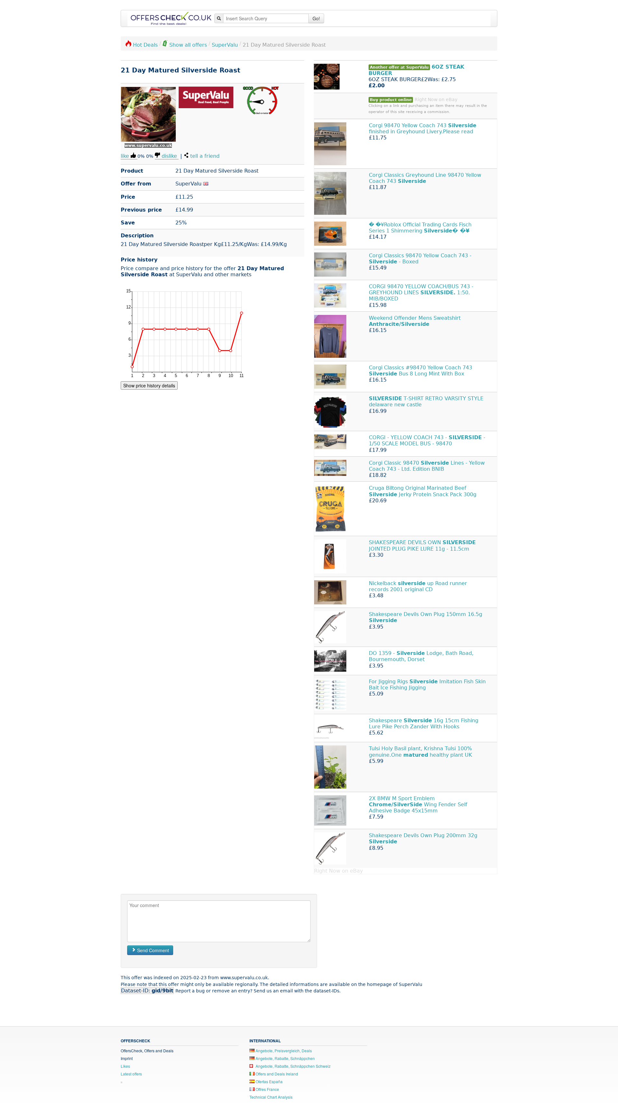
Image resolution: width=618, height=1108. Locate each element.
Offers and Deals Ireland (276, 1073)
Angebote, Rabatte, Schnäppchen (285, 1058)
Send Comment (152, 950)
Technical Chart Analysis (271, 1097)
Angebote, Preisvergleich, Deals (283, 1050)
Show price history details (149, 385)
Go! (316, 18)
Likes (125, 1066)
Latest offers (131, 1073)
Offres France (267, 1089)
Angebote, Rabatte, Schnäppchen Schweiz (293, 1066)
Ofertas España (269, 1081)
